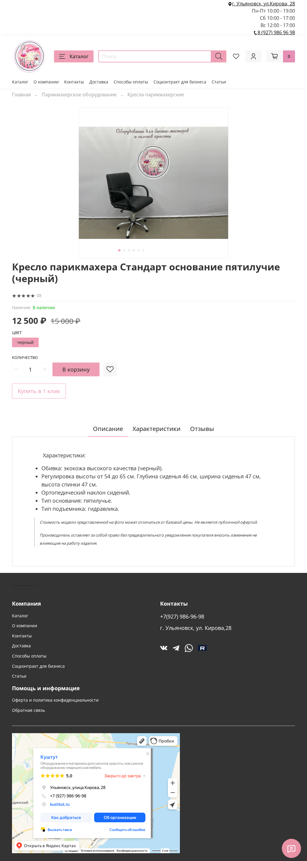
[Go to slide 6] (143, 250)
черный (25, 342)
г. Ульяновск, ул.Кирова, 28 (263, 3)
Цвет (17, 332)
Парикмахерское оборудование (79, 94)
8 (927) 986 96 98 (276, 32)
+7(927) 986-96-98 (182, 616)
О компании (46, 82)
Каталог (79, 56)
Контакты (74, 82)
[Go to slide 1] (119, 250)
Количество (25, 357)
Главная (21, 94)
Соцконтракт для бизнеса (180, 82)
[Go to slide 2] (124, 250)
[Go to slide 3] (129, 250)
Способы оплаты (131, 82)
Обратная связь (28, 710)
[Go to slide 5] (138, 250)
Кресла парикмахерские (155, 94)
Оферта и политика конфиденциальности (55, 700)
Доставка (98, 82)
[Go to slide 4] (134, 250)
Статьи (219, 82)
